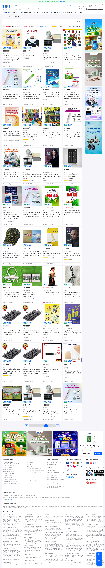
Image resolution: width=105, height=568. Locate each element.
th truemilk (19, 506)
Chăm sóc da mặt (7, 550)
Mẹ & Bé (74, 521)
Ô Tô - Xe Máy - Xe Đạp (72, 553)
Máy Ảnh (98, 550)
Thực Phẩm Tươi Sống (9, 527)
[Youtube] (91, 463)
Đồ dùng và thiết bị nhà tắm (54, 546)
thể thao (49, 9)
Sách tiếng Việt (68, 562)
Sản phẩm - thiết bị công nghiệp (74, 525)
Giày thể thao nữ (98, 535)
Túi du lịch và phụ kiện (52, 516)
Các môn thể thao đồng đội (95, 533)
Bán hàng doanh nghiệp (32, 480)
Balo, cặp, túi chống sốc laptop (54, 517)
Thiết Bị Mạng (52, 537)
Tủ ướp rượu (101, 521)
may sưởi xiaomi (93, 559)
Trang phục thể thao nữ (91, 526)
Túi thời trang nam (29, 560)
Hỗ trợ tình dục (15, 558)
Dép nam (31, 548)
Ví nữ (39, 556)
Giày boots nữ (29, 541)
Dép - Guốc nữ (34, 539)
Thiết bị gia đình (16, 564)
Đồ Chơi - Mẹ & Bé (8, 514)
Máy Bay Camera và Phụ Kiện (95, 550)
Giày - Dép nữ (28, 537)
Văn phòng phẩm (77, 562)
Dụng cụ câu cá (92, 531)
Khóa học (77, 545)
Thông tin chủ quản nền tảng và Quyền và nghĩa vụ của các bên (56, 487)
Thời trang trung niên (32, 521)
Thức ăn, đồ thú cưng (11, 537)
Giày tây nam (34, 547)
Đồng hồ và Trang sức (51, 526)
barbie (24, 506)
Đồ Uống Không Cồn (53, 560)
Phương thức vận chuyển (9, 471)
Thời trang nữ (28, 514)
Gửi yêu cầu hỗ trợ (7, 467)
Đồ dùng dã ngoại (95, 527)
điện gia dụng (17, 9)
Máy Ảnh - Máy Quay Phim (93, 541)
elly (45, 506)
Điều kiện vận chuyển (32, 482)
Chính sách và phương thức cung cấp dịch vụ (55, 480)
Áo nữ (25, 516)
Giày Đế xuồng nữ (33, 543)
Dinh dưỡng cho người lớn (12, 521)
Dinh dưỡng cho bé (10, 520)
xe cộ (23, 9)
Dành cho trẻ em (10, 535)
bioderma (40, 506)
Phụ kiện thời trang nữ (50, 522)
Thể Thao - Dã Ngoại (92, 524)
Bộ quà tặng (51, 562)
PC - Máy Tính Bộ (51, 538)
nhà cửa (40, 9)
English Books (73, 564)
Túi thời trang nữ (28, 554)
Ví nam (25, 562)
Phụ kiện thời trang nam (53, 523)
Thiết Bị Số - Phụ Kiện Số (72, 531)
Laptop (57, 538)
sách (44, 9)
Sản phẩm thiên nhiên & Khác (11, 554)
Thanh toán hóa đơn (70, 545)
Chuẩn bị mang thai (10, 524)
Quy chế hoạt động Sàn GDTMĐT (54, 462)
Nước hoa (8, 558)
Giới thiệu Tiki (30, 462)
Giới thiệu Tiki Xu (30, 476)
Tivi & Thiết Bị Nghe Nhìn (73, 526)
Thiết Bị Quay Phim (94, 549)
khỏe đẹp (34, 9)
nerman (72, 506)
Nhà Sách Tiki (69, 561)
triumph (59, 506)
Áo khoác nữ (35, 517)
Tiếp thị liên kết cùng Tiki (33, 478)
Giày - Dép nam (28, 545)
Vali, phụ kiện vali (59, 517)
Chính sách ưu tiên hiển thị (53, 477)
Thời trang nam (28, 524)
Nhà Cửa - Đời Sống (50, 541)
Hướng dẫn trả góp (7, 477)
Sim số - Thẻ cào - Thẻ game (77, 550)
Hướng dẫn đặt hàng (8, 469)
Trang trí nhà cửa (48, 543)
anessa (81, 506)
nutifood (64, 506)
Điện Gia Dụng (7, 562)
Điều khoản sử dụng (31, 474)
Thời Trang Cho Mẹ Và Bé (9, 516)
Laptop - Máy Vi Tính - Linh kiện (54, 532)
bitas (101, 506)
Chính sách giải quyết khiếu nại (34, 472)
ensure (32, 506)
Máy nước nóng (94, 520)
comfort (97, 506)
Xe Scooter (78, 556)
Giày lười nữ (36, 541)
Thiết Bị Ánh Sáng (95, 544)
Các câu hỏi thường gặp (8, 465)
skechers (51, 506)
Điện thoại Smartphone (8, 543)
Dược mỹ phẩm (16, 559)
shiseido (5, 507)
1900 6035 (9, 499)
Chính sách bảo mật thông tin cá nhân (35, 470)
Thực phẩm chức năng (11, 551)
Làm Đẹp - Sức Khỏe (9, 548)
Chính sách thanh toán (52, 475)
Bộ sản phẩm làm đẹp (12, 558)
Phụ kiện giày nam (31, 550)
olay (89, 506)
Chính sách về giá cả (51, 470)
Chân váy (34, 519)
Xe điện (79, 555)
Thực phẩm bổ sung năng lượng (95, 536)
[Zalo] (94, 463)
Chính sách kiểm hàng (8, 473)
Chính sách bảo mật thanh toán (34, 468)
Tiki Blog (29, 464)
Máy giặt (91, 519)
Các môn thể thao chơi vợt (95, 533)
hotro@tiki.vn (15, 481)
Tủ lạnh (90, 517)
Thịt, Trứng (10, 529)
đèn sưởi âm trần (93, 564)
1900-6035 (10, 462)
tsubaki (24, 507)
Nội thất (51, 545)
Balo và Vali (48, 514)
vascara (5, 506)
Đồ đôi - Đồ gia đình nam (34, 530)
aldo (56, 506)
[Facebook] (87, 463)
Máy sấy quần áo (93, 521)
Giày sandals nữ (32, 540)
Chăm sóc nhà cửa (12, 538)
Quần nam (33, 526)
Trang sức (47, 528)
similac (93, 506)
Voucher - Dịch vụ (70, 543)
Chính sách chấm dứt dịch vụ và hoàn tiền (55, 483)
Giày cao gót (27, 539)
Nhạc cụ (56, 549)
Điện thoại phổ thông (11, 544)
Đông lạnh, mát (13, 531)
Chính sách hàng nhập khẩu (9, 479)
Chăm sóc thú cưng (49, 555)
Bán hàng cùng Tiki (51, 464)
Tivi (89, 520)
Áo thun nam (27, 526)
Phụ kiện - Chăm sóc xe (71, 555)
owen (28, 506)
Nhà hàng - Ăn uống (73, 548)
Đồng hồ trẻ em (59, 529)
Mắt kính (57, 522)
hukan (14, 507)
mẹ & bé (28, 9)
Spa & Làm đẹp (75, 546)
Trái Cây (5, 529)
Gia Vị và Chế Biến (51, 558)
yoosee (86, 506)
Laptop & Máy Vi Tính (76, 524)
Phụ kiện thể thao (95, 529)
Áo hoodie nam (30, 529)
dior (9, 506)
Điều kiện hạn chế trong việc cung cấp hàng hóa (55, 473)
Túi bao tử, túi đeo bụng (36, 563)
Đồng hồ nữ (52, 528)
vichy (18, 507)
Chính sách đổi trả (7, 475)
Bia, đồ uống (8, 534)
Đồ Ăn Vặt (49, 559)
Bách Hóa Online (49, 553)
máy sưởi (88, 555)
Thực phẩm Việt (15, 530)
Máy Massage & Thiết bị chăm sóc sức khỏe (12, 553)
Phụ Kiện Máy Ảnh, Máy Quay (93, 543)
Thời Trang (77, 516)
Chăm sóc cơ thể (10, 552)
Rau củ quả (8, 530)
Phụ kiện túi (38, 557)
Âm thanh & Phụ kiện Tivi (92, 516)
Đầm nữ (29, 516)
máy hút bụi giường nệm (94, 561)
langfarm (10, 507)
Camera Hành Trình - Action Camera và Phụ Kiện (95, 545)
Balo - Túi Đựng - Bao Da (95, 546)
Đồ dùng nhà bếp (7, 564)
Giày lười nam (27, 547)
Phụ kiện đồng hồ (51, 529)
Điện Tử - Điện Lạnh (91, 514)
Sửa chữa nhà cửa (51, 544)
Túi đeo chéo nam (32, 562)
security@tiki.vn (15, 483)
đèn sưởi (93, 555)
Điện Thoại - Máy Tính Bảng (11, 541)
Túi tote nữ (32, 557)
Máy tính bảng (9, 545)
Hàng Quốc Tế (69, 514)
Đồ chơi (18, 516)
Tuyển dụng (29, 466)
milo (47, 506)
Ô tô (73, 556)
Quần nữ (34, 516)
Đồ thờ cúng (50, 549)
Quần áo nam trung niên (32, 533)
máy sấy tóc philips (96, 556)
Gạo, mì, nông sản (11, 533)
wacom (77, 506)
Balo (46, 516)
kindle (68, 506)
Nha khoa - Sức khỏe (74, 549)
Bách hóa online (72, 523)
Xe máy (69, 556)
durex (36, 506)
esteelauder (13, 506)
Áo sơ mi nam (33, 527)
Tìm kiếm (69, 6)
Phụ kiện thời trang (50, 520)
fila (21, 507)
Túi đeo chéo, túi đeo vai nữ (30, 556)
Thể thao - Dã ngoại (72, 519)
